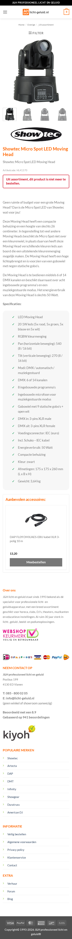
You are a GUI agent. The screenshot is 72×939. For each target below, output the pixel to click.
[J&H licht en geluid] (35, 12)
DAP (10, 773)
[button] (5, 12)
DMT (10, 781)
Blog (10, 899)
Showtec (12, 758)
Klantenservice (16, 857)
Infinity (11, 789)
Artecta (12, 765)
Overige (31, 24)
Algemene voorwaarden (21, 842)
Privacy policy (15, 849)
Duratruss (13, 804)
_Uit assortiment (46, 24)
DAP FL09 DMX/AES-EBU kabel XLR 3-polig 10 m (35, 539)
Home (21, 24)
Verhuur (12, 883)
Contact (12, 865)
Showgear (13, 796)
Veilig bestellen (16, 834)
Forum (11, 891)
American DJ (15, 812)
